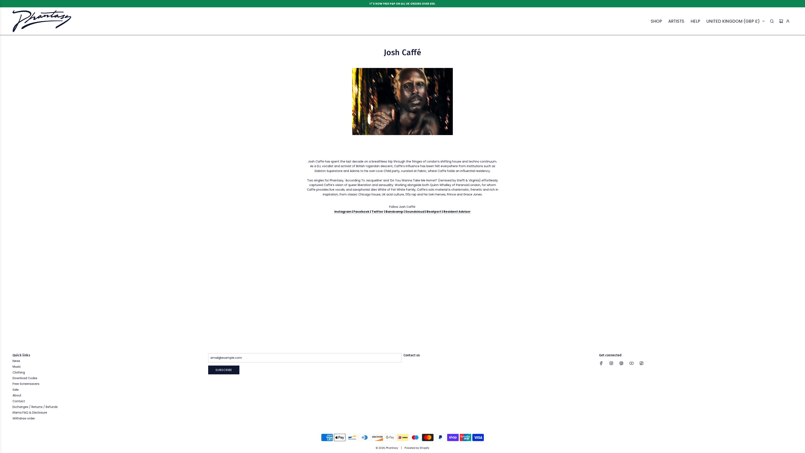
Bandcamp (394, 212)
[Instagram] (611, 363)
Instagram (342, 212)
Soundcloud (415, 212)
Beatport (434, 212)
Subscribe (224, 370)
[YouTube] (631, 363)
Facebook (361, 212)
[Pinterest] (621, 363)
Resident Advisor (457, 212)
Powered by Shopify (417, 448)
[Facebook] (601, 363)
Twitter (377, 212)
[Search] (771, 21)
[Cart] (781, 21)
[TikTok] (641, 363)
